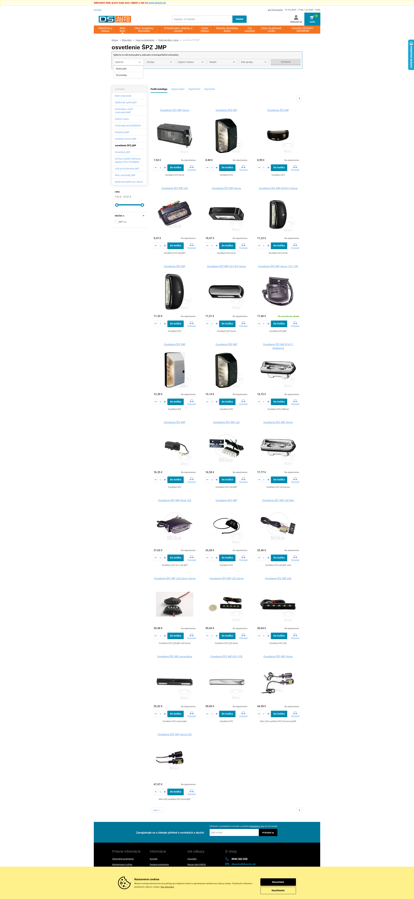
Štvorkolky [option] (121, 75)
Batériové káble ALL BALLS (129, 181)
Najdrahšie (194, 89)
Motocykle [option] (121, 68)
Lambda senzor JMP (125, 138)
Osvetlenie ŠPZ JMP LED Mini (278, 500)
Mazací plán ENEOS (196, 864)
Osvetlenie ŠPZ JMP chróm (278, 422)
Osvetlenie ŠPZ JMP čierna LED (175, 734)
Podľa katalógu (159, 89)
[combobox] (128, 62)
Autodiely (192, 858)
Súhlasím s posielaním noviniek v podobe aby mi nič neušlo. (243, 826)
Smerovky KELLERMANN (128, 125)
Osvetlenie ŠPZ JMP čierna (174, 110)
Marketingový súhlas (122, 864)
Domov (115, 40)
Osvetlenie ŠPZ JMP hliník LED (174, 500)
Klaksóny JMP (122, 132)
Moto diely (126, 40)
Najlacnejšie (178, 89)
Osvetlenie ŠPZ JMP (226, 110)
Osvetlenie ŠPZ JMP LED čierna (226, 578)
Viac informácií (167, 886)
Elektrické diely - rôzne (168, 40)
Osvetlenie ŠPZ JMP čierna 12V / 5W (278, 266)
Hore (156, 810)
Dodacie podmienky (159, 864)
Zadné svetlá (122, 118)
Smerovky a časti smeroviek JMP (124, 110)
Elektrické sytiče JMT (126, 102)
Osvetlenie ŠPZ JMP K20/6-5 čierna (278, 188)
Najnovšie (209, 89)
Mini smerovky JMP (125, 175)
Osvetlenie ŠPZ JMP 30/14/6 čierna (226, 266)
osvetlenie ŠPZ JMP (125, 145)
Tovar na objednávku (145, 40)
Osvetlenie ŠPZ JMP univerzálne (174, 656)
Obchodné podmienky (123, 858)
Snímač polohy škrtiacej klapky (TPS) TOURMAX (128, 160)
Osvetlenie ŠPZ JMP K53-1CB (226, 656)
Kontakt (98, 9)
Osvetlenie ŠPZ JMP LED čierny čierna (174, 578)
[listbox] (128, 72)
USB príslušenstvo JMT (127, 168)
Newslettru (255, 826)
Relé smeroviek (123, 95)
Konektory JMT (123, 152)
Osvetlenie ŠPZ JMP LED (174, 188)
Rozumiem (278, 881)
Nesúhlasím (278, 890)
